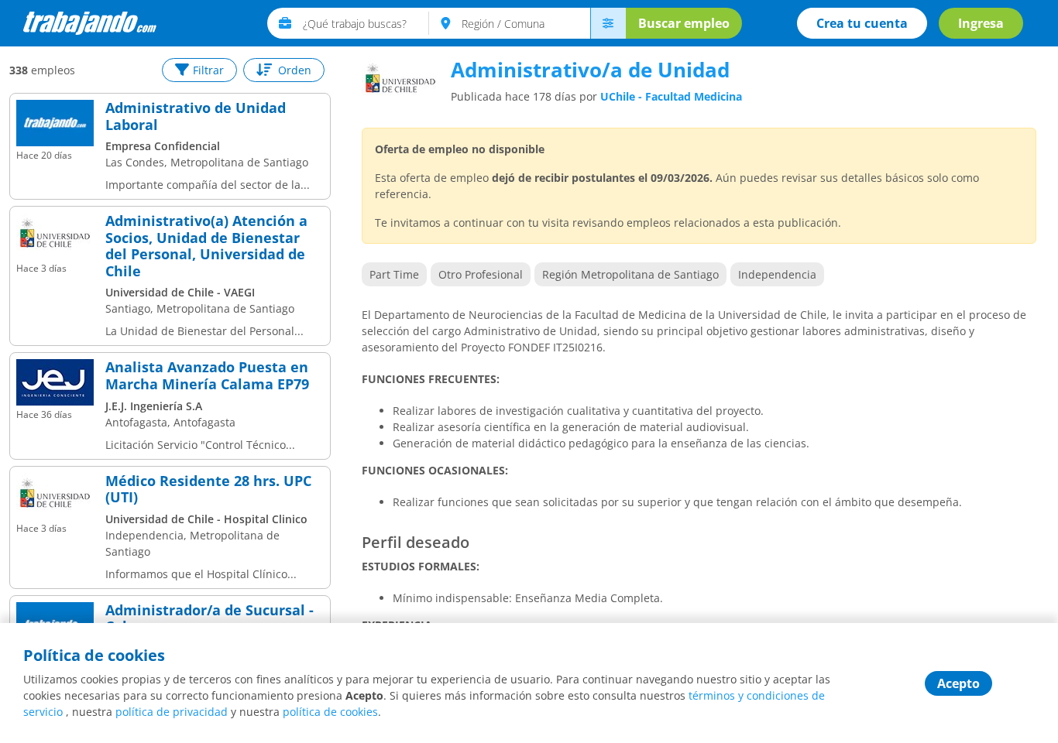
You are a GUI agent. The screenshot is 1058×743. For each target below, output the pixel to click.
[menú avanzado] (608, 23)
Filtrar (208, 70)
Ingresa (981, 23)
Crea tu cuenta (862, 23)
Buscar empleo (684, 23)
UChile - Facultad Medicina (671, 96)
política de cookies (330, 711)
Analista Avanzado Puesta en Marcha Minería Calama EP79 (207, 375)
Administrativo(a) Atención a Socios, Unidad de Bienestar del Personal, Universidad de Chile (206, 246)
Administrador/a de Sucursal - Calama (209, 618)
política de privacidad (171, 711)
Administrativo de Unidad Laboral (195, 116)
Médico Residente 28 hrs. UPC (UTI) (208, 489)
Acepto (958, 683)
